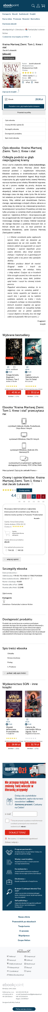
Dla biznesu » (20, 879)
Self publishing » (21, 900)
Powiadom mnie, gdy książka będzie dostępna (24, 106)
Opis (10, 120)
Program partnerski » (23, 849)
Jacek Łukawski (35, 63)
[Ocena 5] (33, 73)
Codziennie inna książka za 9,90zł (15, 37)
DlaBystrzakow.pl (15, 964)
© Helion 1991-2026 (9, 989)
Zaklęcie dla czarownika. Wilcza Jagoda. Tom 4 (33, 729)
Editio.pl (29, 960)
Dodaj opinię (24, 490)
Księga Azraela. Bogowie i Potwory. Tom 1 (12, 377)
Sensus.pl (12, 960)
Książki (33, 14)
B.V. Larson (29, 381)
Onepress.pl (30, 956)
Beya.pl (29, 967)
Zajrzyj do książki (9, 92)
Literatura (6, 604)
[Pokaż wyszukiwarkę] (33, 6)
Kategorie (6, 14)
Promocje (17, 19)
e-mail (8, 814)
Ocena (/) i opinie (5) (14, 125)
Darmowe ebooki (9, 24)
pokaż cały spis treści (16, 673)
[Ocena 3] (28, 73)
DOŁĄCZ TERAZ (17, 832)
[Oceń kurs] (9, 490)
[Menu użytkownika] (38, 6)
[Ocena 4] (31, 73)
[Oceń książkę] (34, 73)
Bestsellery (35, 19)
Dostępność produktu (13, 133)
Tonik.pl (17, 1002)
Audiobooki (24, 14)
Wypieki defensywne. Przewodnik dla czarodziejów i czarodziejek (12, 731)
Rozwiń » (37, 518)
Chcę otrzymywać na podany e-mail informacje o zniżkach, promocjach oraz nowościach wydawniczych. (26, 823)
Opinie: (30, 76)
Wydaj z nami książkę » (24, 859)
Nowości (25, 19)
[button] (41, 353)
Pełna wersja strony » (24, 1009)
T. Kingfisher (10, 733)
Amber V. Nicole (11, 381)
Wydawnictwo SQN (29, 68)
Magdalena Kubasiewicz (33, 733)
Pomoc (33, 470)
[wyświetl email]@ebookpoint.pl (31, 994)
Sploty (28, 971)
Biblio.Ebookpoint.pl (16, 975)
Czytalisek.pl (13, 971)
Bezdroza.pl (30, 964)
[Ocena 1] (23, 73)
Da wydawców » (21, 869)
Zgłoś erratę (7, 593)
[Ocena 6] (35, 73)
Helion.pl (12, 956)
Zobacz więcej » (12, 842)
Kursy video (7, 19)
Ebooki (15, 14)
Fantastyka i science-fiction (22, 604)
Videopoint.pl (14, 967)
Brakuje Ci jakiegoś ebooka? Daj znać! (28, 889)
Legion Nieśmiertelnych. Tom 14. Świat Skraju (32, 378)
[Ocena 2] (26, 73)
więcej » (23, 826)
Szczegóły (12, 129)
